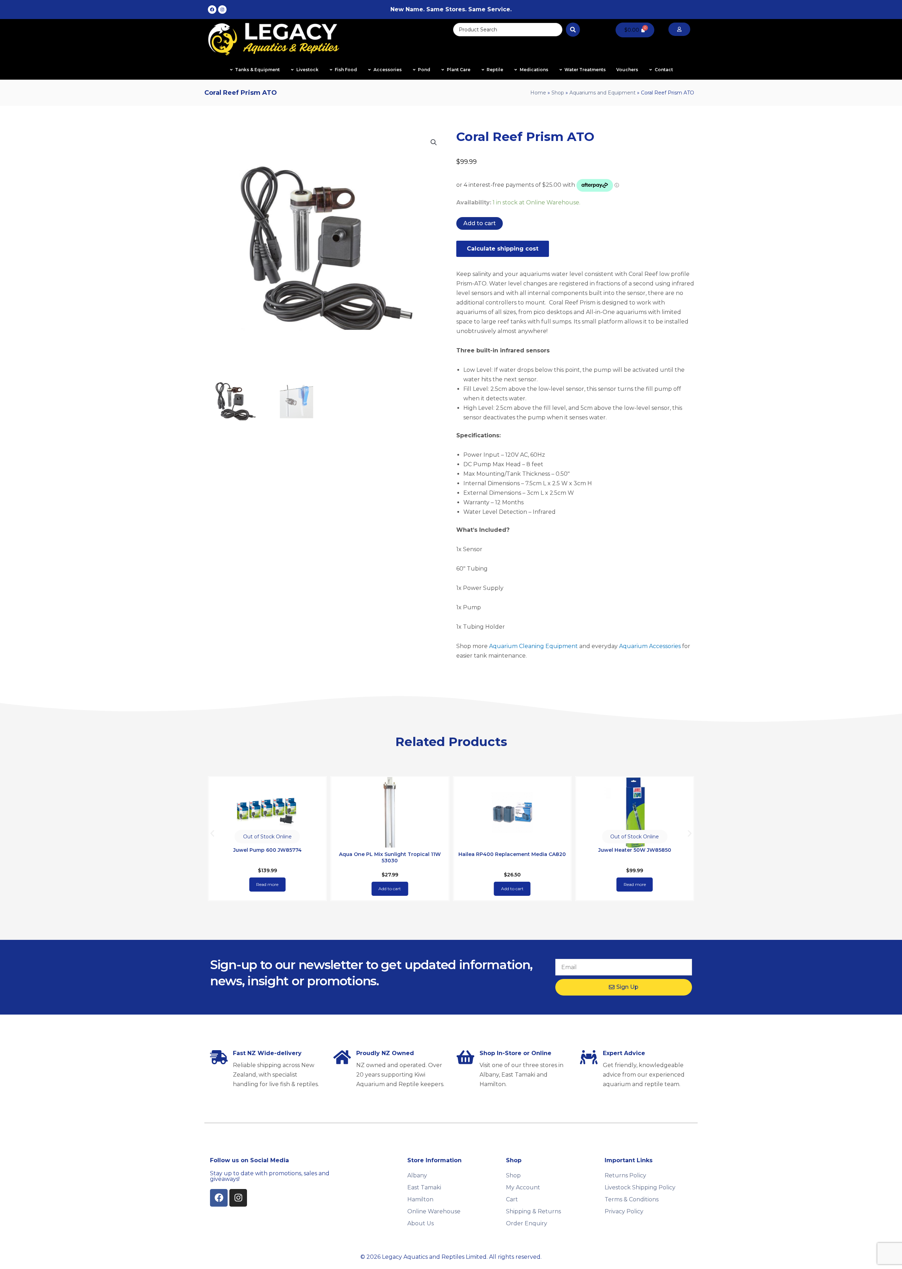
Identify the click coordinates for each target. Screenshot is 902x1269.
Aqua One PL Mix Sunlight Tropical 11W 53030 (390, 857)
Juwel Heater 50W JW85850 (634, 850)
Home (538, 93)
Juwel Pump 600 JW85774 (267, 850)
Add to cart (479, 223)
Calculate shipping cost (502, 248)
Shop (557, 93)
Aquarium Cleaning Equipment (533, 646)
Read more (267, 884)
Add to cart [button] (389, 888)
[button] (433, 142)
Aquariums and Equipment (602, 93)
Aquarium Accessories (650, 646)
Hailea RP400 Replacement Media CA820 (512, 854)
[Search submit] (573, 30)
